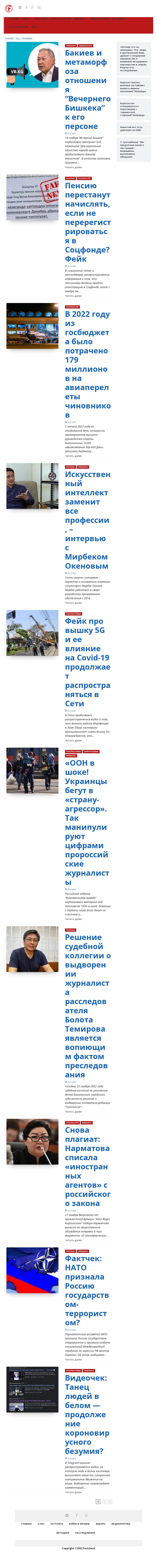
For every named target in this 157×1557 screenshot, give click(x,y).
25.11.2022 (72, 573)
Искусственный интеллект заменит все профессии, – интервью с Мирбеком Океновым (88, 520)
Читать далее (73, 167)
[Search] (39, 7)
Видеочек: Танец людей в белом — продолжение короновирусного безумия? (87, 1414)
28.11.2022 (72, 422)
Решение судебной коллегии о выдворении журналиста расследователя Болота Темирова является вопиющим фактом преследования (88, 1006)
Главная (13, 18)
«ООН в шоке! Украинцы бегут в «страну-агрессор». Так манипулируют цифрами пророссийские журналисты (87, 822)
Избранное (71, 45)
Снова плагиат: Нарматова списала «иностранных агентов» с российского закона (88, 1166)
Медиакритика (99, 18)
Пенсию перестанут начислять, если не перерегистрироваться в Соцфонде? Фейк (88, 222)
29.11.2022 (72, 266)
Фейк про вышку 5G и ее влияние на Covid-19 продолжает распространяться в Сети (88, 662)
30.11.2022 (72, 133)
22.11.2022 (72, 1458)
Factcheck (41, 18)
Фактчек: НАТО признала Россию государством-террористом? (87, 1290)
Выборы (79, 18)
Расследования (18, 26)
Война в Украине (61, 18)
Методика (118, 18)
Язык (34, 26)
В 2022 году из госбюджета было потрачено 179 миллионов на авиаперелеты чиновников (88, 364)
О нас (25, 18)
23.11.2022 (72, 1082)
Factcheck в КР (84, 178)
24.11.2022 (72, 889)
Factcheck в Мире (73, 614)
